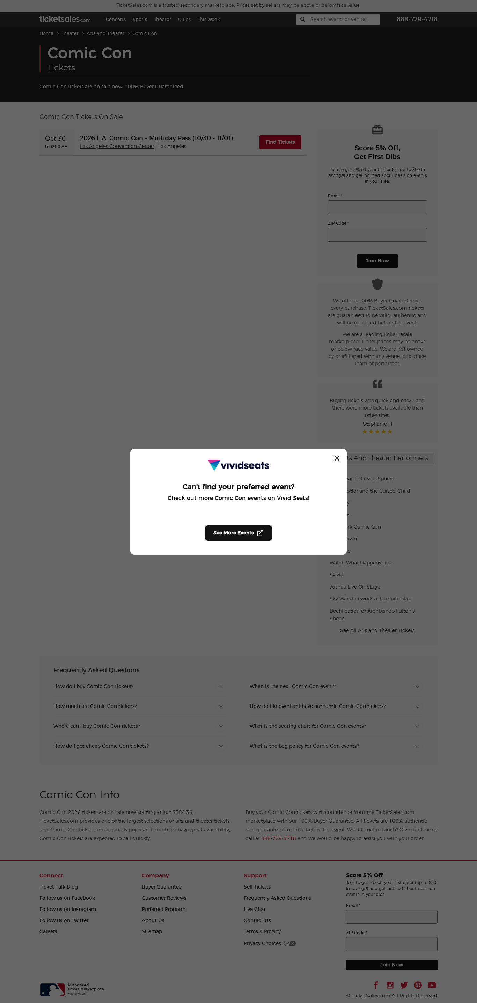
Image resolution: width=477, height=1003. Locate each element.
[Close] (337, 458)
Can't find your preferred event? (238, 487)
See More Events (233, 533)
